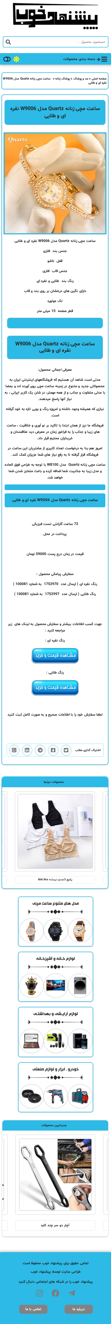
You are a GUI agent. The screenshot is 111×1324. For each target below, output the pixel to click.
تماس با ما (33, 1309)
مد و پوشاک (80, 79)
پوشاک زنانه (62, 79)
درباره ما (79, 1309)
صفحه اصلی (99, 79)
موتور (52, 301)
